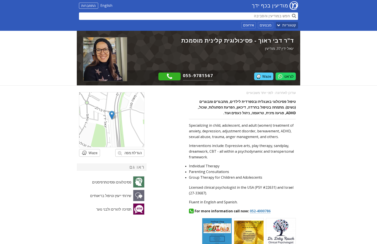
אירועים (248, 25)
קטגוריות (289, 25)
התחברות (88, 5)
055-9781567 (198, 75)
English (106, 5)
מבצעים (265, 25)
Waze (266, 76)
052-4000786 (260, 211)
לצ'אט (289, 76)
